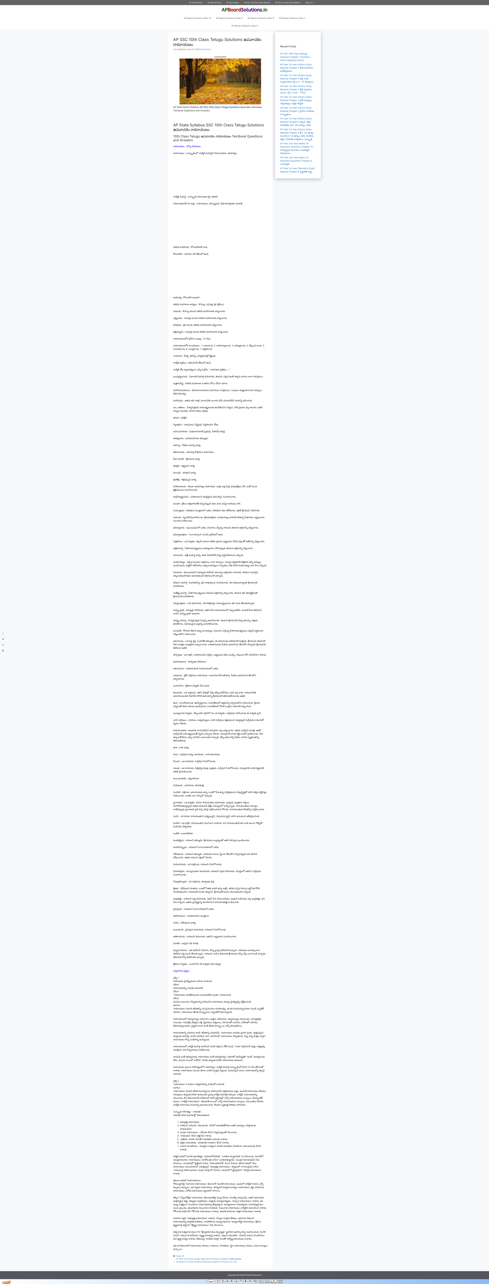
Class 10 (180, 1256)
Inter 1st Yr (261, 1281)
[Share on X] (3, 651)
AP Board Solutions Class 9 (229, 18)
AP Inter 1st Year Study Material (287, 3)
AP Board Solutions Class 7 (292, 18)
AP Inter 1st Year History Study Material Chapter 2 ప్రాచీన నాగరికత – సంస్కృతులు (297, 111)
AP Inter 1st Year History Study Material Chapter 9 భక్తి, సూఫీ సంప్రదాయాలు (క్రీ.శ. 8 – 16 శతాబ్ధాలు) (297, 78)
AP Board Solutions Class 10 (197, 18)
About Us (309, 3)
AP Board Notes (232, 3)
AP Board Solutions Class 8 (261, 18)
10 (255, 1281)
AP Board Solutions (253, 1275)
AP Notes (273, 1281)
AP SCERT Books (195, 3)
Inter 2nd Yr (267, 1281)
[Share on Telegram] (3, 639)
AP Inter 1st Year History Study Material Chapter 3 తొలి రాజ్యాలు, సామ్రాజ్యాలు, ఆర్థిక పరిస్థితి (296, 100)
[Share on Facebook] (3, 645)
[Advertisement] (220, 176)
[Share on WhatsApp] (3, 633)
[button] (244, 1281)
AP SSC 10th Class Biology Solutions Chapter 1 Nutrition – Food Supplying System (295, 56)
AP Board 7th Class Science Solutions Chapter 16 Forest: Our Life (206, 1262)
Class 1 (210, 1281)
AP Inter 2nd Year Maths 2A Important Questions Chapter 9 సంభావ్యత (296, 160)
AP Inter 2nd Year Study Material (257, 3)
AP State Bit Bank (214, 3)
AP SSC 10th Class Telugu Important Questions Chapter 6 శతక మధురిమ (208, 1259)
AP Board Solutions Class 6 (244, 25)
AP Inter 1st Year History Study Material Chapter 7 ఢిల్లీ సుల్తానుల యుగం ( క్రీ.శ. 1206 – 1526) (296, 89)
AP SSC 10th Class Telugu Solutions (220, 107)
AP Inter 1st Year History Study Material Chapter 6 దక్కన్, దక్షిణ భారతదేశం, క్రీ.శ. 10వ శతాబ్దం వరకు (296, 121)
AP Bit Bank (280, 1281)
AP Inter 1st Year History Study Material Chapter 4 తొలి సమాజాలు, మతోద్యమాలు (297, 67)
